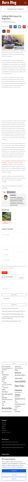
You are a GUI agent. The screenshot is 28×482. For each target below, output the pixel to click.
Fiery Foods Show (20, 385)
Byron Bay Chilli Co (20, 375)
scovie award (18, 406)
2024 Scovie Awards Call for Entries (10, 308)
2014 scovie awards (6, 366)
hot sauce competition (7, 394)
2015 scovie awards (19, 368)
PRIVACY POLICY (6, 432)
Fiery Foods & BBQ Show (7, 384)
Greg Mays (13, 195)
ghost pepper (5, 387)
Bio (4, 192)
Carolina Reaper (5, 374)
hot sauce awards (18, 392)
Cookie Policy (19, 467)
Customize (14, 474)
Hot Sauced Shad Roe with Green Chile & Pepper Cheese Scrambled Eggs (13, 317)
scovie (3, 405)
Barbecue (18, 372)
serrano (16, 407)
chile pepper (4, 377)
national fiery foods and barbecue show (7, 399)
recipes (16, 402)
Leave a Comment (13, 22)
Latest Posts (12, 192)
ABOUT (4, 428)
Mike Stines (4, 397)
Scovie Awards (7, 408)
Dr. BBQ (5, 382)
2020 (16, 370)
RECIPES (4, 423)
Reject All (14, 478)
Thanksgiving (17, 411)
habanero (18, 390)
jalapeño (17, 394)
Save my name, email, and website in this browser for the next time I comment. (14, 267)
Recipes (9, 21)
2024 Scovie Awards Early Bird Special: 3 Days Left (13, 311)
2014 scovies (18, 366)
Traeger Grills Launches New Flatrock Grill (11, 321)
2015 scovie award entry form (7, 368)
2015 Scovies (4, 369)
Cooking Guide (5, 21)
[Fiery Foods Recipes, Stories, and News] (11, 2)
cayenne (4, 376)
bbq (3, 372)
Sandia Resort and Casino (20, 404)
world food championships (7, 411)
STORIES (4, 425)
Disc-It (3, 381)
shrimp (15, 409)
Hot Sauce (5, 391)
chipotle (3, 379)
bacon (3, 371)
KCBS (3, 395)
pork (15, 400)
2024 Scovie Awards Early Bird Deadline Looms (12, 313)
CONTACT (4, 430)
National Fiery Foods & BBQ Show (20, 398)
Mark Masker (17, 396)
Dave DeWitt (20, 381)
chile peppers (19, 378)
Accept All (14, 470)
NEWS (3, 426)
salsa (3, 403)
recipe (3, 401)
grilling (3, 389)
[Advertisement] (14, 104)
